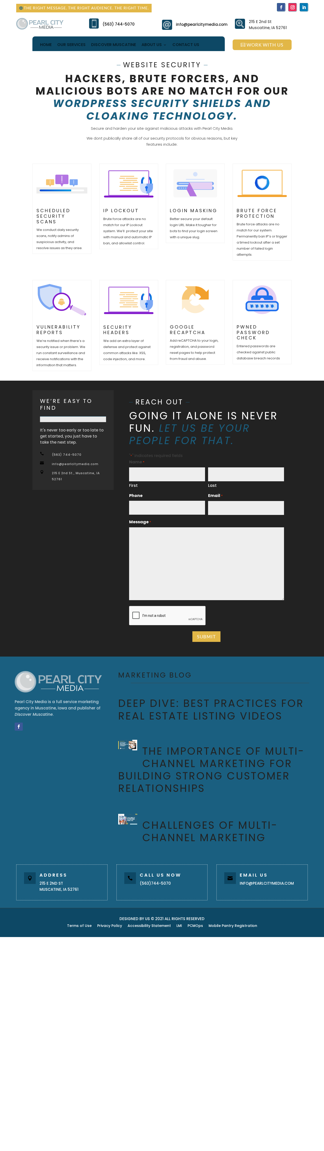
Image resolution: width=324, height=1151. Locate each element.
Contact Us (185, 45)
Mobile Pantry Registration (233, 926)
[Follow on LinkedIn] (304, 7)
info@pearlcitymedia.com (202, 24)
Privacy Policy (109, 926)
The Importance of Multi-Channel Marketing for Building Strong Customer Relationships (211, 770)
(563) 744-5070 (119, 24)
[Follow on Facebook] (281, 7)
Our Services (71, 45)
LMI (179, 926)
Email (215, 495)
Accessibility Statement (149, 926)
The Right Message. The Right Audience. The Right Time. (86, 8)
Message (140, 522)
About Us (151, 45)
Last (212, 485)
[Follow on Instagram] (292, 7)
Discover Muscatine (113, 45)
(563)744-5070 (155, 883)
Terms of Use (79, 926)
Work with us (265, 45)
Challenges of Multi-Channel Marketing (210, 831)
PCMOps (195, 926)
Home (46, 45)
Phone (136, 495)
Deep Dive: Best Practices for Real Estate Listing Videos (211, 709)
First (133, 485)
